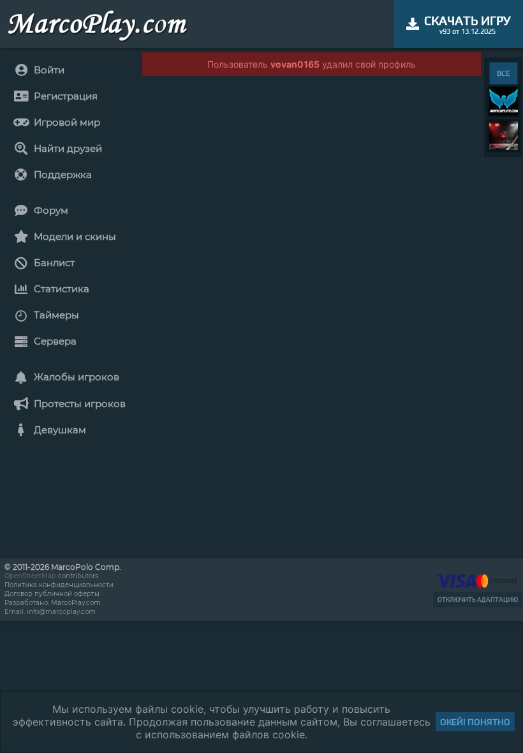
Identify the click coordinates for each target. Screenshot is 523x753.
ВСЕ (503, 73)
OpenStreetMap (30, 576)
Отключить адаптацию (478, 599)
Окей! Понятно (475, 722)
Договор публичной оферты (51, 594)
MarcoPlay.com (76, 603)
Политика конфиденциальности (59, 585)
